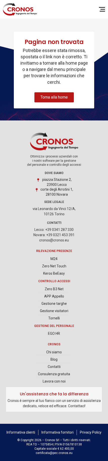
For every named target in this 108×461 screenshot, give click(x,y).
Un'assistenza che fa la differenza (54, 394)
